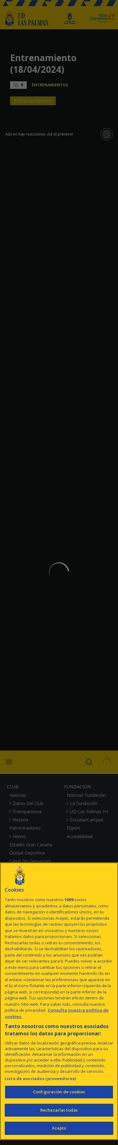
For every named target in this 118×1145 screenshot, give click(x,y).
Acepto (59, 1128)
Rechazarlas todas (59, 1110)
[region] (59, 1001)
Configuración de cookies (59, 1092)
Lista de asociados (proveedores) (40, 1078)
